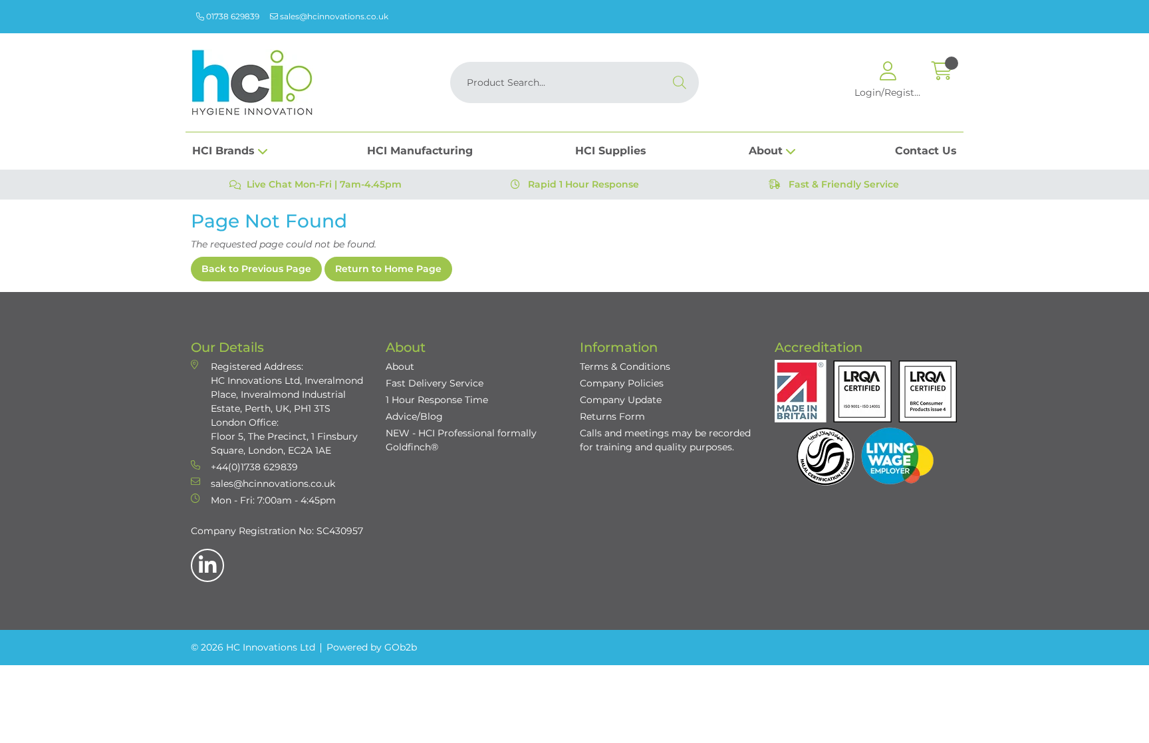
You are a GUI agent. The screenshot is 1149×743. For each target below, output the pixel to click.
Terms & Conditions (625, 366)
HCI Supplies (610, 150)
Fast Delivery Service (434, 383)
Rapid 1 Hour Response (582, 184)
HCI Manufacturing (420, 150)
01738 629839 (231, 16)
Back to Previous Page (256, 269)
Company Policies (622, 383)
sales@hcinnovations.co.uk (333, 16)
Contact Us (926, 150)
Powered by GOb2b (371, 647)
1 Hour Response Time (437, 400)
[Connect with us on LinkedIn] (207, 565)
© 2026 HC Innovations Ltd (253, 647)
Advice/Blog (414, 416)
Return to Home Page (388, 269)
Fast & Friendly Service (842, 184)
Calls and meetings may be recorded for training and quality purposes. (665, 440)
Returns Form (612, 416)
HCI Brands (223, 150)
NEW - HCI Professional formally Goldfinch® (461, 440)
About (766, 150)
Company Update (621, 400)
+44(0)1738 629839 (254, 467)
